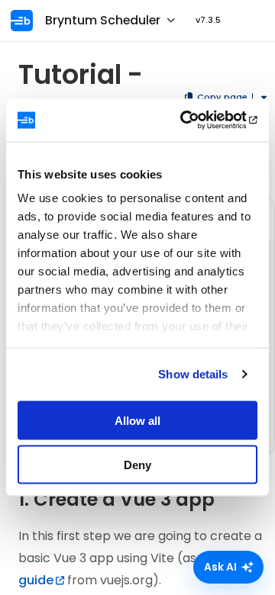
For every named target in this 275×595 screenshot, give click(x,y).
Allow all (137, 419)
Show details (193, 374)
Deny (137, 464)
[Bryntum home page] (26, 21)
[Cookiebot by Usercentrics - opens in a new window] (194, 120)
